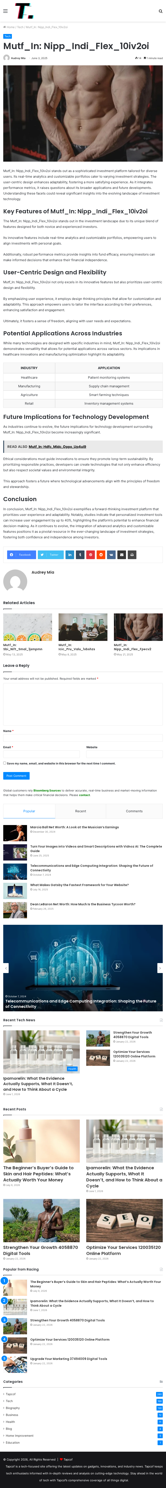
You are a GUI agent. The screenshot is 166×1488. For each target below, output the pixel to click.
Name (8, 731)
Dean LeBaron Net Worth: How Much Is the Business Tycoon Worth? (83, 904)
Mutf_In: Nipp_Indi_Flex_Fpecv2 (132, 647)
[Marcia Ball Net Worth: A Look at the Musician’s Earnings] (15, 833)
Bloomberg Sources (47, 790)
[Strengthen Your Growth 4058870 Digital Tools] (98, 1038)
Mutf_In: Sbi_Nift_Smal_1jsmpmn (22, 647)
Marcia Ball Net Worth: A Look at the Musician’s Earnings (74, 827)
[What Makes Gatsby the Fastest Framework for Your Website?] (15, 891)
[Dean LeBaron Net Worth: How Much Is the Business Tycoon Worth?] (15, 910)
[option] (83, 968)
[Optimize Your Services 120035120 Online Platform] (98, 1058)
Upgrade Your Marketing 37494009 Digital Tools (68, 1359)
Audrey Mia (18, 58)
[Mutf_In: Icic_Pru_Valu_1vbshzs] (83, 627)
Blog (9, 1428)
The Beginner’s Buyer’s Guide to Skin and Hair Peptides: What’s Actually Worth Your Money (38, 1174)
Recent (80, 811)
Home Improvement (20, 1435)
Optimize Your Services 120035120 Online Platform (134, 1054)
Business (12, 1415)
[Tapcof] (24, 11)
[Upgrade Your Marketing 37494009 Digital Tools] (15, 1365)
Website (91, 747)
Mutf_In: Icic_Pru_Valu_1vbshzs (77, 647)
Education (13, 1442)
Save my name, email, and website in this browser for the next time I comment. (61, 763)
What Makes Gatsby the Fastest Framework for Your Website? (79, 885)
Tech (20, 27)
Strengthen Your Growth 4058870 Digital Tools (132, 1034)
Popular (29, 811)
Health (10, 1422)
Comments (134, 811)
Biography (13, 1408)
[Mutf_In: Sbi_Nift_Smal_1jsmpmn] (27, 627)
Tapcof (11, 1394)
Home (10, 27)
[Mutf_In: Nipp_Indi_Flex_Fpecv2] (138, 627)
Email (8, 747)
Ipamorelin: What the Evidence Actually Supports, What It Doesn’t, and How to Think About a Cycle (38, 1084)
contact (84, 795)
